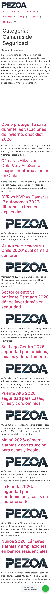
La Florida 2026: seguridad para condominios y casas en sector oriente (24, 494)
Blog (21, 16)
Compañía (30, 11)
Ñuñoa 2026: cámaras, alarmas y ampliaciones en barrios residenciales (24, 546)
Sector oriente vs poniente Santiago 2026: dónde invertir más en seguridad (25, 299)
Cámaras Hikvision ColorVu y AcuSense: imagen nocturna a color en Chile (24, 168)
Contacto (7, 22)
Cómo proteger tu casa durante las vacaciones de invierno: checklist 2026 (23, 132)
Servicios (16, 11)
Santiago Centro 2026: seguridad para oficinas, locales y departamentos (25, 351)
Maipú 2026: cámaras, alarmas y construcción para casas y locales (23, 444)
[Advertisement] (26, 103)
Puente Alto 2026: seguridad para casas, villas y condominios (22, 398)
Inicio (5, 11)
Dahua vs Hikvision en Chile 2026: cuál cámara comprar (24, 250)
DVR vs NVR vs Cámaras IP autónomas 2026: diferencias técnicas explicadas (25, 204)
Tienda (34, 16)
